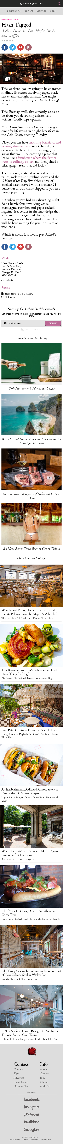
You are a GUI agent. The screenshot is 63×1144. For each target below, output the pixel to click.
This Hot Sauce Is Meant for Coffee (31, 388)
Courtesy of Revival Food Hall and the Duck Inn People (30, 919)
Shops (53, 11)
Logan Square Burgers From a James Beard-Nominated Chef (29, 799)
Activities (41, 11)
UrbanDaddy (31, 4)
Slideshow (10, 297)
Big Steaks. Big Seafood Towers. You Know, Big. (26, 678)
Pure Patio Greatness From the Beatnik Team (29, 730)
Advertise (19, 1078)
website (9, 279)
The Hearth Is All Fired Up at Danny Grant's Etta (27, 618)
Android (45, 1086)
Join (42, 1078)
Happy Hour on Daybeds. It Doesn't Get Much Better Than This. (29, 736)
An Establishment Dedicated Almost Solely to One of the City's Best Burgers (29, 791)
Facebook (32, 1100)
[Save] (28, 47)
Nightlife (28, 11)
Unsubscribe (21, 1086)
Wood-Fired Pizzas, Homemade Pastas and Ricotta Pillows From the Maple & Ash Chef (29, 612)
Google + (31, 1130)
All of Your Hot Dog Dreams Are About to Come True (28, 913)
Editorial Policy (14, 1139)
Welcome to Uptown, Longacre (17, 859)
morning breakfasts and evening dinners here (31, 144)
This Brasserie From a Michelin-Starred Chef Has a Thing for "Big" (29, 672)
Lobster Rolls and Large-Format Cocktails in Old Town (30, 1039)
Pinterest (31, 1115)
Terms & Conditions (30, 1139)
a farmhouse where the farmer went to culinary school (28, 160)
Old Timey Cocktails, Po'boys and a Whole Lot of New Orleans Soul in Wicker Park (31, 973)
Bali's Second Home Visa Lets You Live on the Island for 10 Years (31, 441)
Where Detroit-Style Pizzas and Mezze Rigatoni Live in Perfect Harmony (30, 853)
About (43, 1069)
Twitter (31, 1122)
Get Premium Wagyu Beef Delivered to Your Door (32, 496)
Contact (18, 1069)
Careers (44, 1074)
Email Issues (20, 1082)
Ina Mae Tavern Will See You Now (19, 979)
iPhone (44, 1082)
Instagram (31, 1107)
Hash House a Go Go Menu (19, 294)
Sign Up (53, 323)
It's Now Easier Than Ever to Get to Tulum (31, 548)
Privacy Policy (46, 1139)
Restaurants (14, 11)
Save (20, 47)
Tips (16, 1074)
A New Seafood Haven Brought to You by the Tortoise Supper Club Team (30, 1033)
